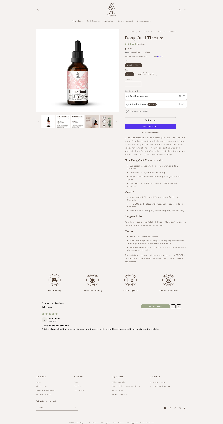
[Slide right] (116, 121)
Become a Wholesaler (45, 390)
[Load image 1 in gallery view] (48, 121)
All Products (41, 386)
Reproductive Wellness (148, 32)
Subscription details (139, 111)
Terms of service (118, 423)
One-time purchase (139, 96)
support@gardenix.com (160, 386)
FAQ (76, 382)
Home (133, 32)
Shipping (128, 52)
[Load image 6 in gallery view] (92, 121)
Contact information (147, 423)
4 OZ (140, 74)
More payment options (150, 132)
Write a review (155, 306)
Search (39, 382)
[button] (38, 9)
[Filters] (173, 306)
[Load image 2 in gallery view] (63, 121)
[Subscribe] (75, 408)
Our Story (78, 386)
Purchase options (133, 91)
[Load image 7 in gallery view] (106, 121)
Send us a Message (158, 382)
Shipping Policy (119, 382)
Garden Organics (80, 423)
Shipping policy (132, 423)
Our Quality (79, 390)
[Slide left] (38, 121)
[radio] (127, 96)
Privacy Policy (118, 390)
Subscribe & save (143, 104)
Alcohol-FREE (133, 65)
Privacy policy (105, 423)
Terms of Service (119, 394)
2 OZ (129, 74)
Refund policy (93, 423)
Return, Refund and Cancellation (126, 386)
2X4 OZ (151, 74)
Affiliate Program (43, 394)
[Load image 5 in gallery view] (77, 121)
